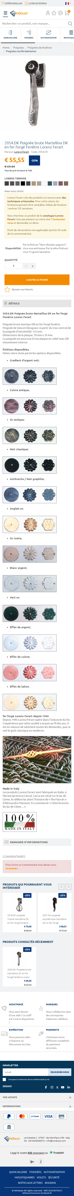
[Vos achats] (70, 1098)
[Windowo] (15, 13)
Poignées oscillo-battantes (21, 51)
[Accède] (48, 14)
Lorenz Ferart (21, 151)
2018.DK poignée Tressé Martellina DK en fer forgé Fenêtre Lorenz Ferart (18, 921)
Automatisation (54, 1172)
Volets (41, 1177)
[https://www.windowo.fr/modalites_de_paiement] (37, 1121)
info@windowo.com (13, 3)
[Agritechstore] (32, 1161)
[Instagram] (52, 1087)
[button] (48, 13)
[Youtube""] (62, 1087)
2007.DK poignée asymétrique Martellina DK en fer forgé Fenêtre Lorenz (54, 921)
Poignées (18, 47)
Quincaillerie (18, 1172)
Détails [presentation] (14, 303)
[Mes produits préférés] (54, 14)
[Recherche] (70, 23)
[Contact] (60, 14)
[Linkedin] (68, 1087)
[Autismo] (41, 1161)
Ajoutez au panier (37, 280)
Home (6, 47)
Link (47, 1079)
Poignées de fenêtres (40, 47)
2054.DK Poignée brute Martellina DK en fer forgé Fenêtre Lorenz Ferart (19, 975)
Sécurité (53, 1177)
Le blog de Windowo (38, 3)
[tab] (37, 303)
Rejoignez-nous (60, 1072)
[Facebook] (46, 1087)
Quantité (10, 260)
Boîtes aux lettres (30, 1182)
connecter (12, 868)
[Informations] (70, 1107)
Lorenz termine (15, 178)
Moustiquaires (24, 1177)
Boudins (50, 1182)
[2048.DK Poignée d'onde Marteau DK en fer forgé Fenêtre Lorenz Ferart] (37, 93)
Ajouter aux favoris (22, 289)
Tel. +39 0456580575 (34, 1141)
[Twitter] (57, 1087)
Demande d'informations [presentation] (28, 842)
